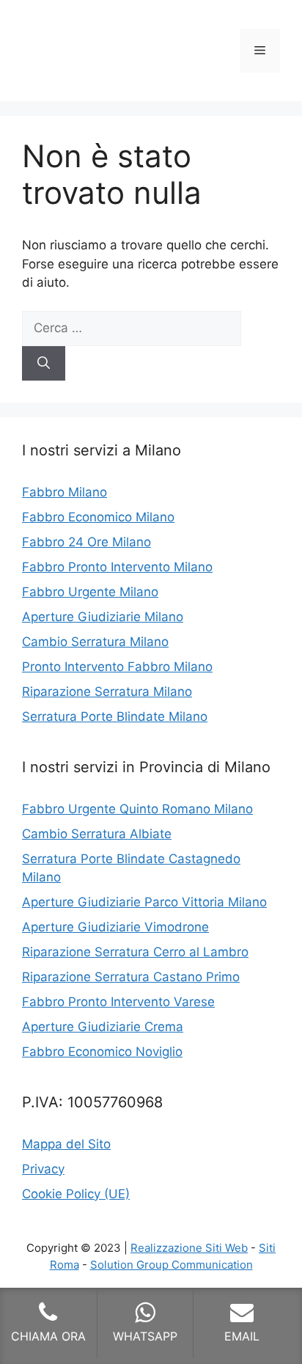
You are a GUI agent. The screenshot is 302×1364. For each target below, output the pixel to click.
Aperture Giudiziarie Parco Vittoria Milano (144, 902)
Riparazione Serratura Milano (107, 691)
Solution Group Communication (171, 1265)
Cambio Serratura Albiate (97, 833)
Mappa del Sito (66, 1144)
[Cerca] (43, 363)
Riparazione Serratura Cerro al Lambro (135, 952)
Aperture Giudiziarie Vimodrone (115, 927)
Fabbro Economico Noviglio (102, 1051)
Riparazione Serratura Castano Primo (131, 976)
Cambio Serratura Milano (95, 641)
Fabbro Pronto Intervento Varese (118, 1001)
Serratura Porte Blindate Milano (114, 716)
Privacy (43, 1169)
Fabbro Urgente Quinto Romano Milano (137, 809)
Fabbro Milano (64, 492)
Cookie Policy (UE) (76, 1194)
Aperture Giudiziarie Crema (102, 1026)
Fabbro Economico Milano (98, 517)
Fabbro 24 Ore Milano (86, 542)
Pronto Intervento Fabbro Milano (117, 666)
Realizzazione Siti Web (189, 1248)
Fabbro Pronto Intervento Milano (117, 567)
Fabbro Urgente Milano (90, 591)
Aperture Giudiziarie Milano (102, 616)
